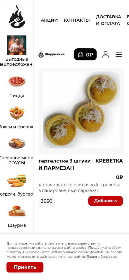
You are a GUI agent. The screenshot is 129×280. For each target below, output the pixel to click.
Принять (25, 267)
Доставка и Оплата (108, 20)
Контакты (77, 20)
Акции (49, 20)
